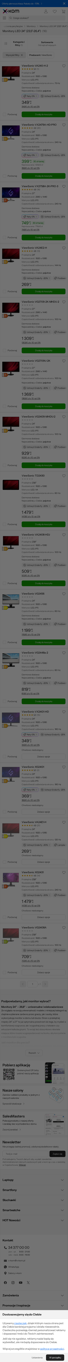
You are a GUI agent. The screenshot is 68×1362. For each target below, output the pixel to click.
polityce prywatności (52, 1348)
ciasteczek (20, 1323)
